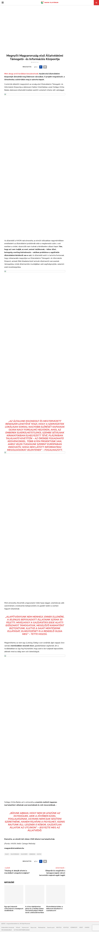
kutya (39, 854)
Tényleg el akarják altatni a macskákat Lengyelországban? (17, 871)
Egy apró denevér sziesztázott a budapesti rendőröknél (13, 909)
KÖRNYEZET (74, 927)
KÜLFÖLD (66, 927)
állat (7, 854)
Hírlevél (18, 927)
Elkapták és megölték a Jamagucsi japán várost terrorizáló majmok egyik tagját (52, 872)
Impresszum (25, 927)
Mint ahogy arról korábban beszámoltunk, (21, 74)
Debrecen (32, 854)
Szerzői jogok (50, 927)
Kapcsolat (33, 927)
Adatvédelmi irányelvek (7, 927)
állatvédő (24, 854)
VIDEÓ (81, 927)
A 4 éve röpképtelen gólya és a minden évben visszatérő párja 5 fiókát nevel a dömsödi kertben (34, 910)
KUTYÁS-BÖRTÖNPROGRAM (21, 930)
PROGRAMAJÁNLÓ (6, 930)
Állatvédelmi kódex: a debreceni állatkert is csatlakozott (54, 909)
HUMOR (87, 927)
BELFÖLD (58, 927)
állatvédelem (15, 854)
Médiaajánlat (41, 927)
